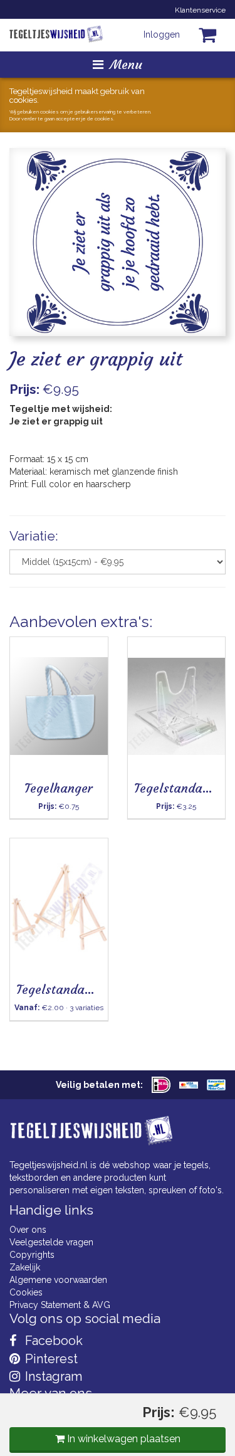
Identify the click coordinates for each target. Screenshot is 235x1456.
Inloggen (162, 34)
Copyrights (32, 1255)
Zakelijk (24, 1267)
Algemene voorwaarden (58, 1280)
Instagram (52, 1376)
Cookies (26, 1292)
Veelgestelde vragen (51, 1242)
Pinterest (50, 1358)
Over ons (27, 1230)
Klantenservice (200, 10)
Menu (126, 64)
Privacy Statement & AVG (59, 1305)
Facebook (52, 1340)
